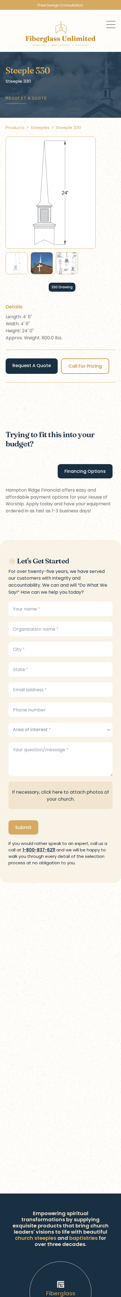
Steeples (40, 127)
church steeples (35, 1237)
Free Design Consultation (60, 5)
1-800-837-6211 (39, 850)
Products (15, 127)
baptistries (83, 1237)
